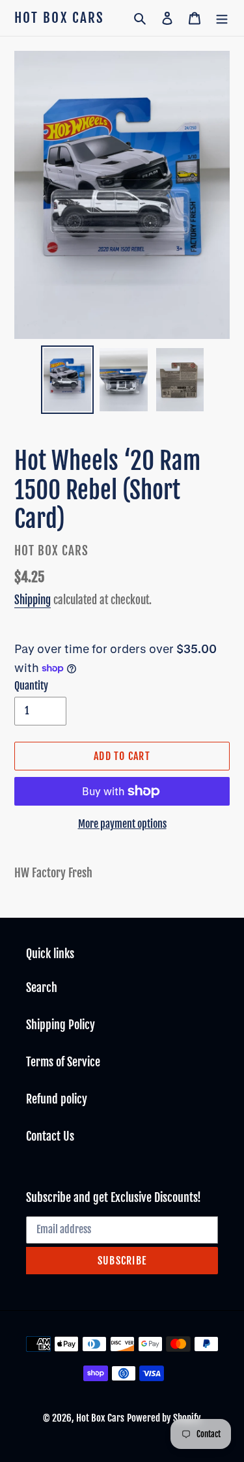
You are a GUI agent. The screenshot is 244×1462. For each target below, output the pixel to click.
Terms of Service (63, 1062)
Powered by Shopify (164, 1418)
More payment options (122, 823)
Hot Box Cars (59, 18)
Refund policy (56, 1099)
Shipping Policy (60, 1024)
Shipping (32, 600)
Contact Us (50, 1136)
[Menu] (222, 18)
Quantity (31, 685)
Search (41, 987)
